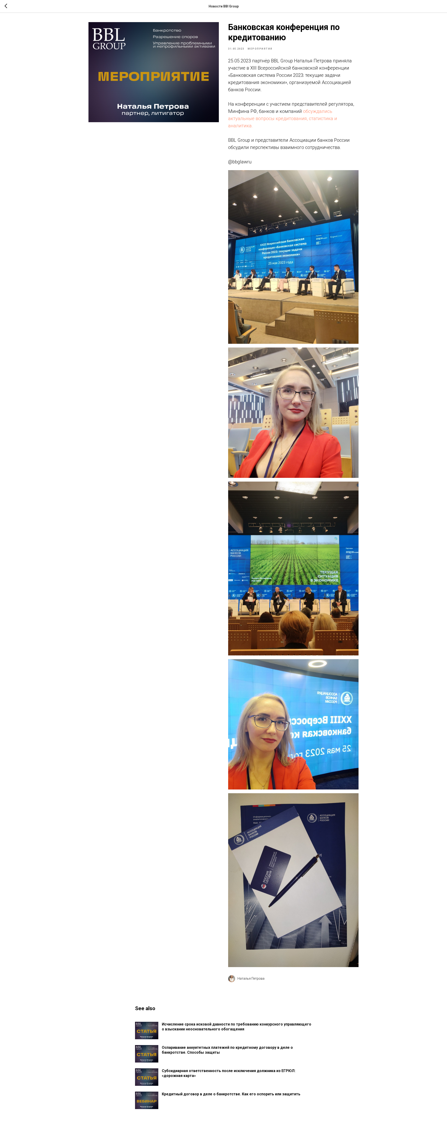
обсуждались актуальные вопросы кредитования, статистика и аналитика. (282, 118)
